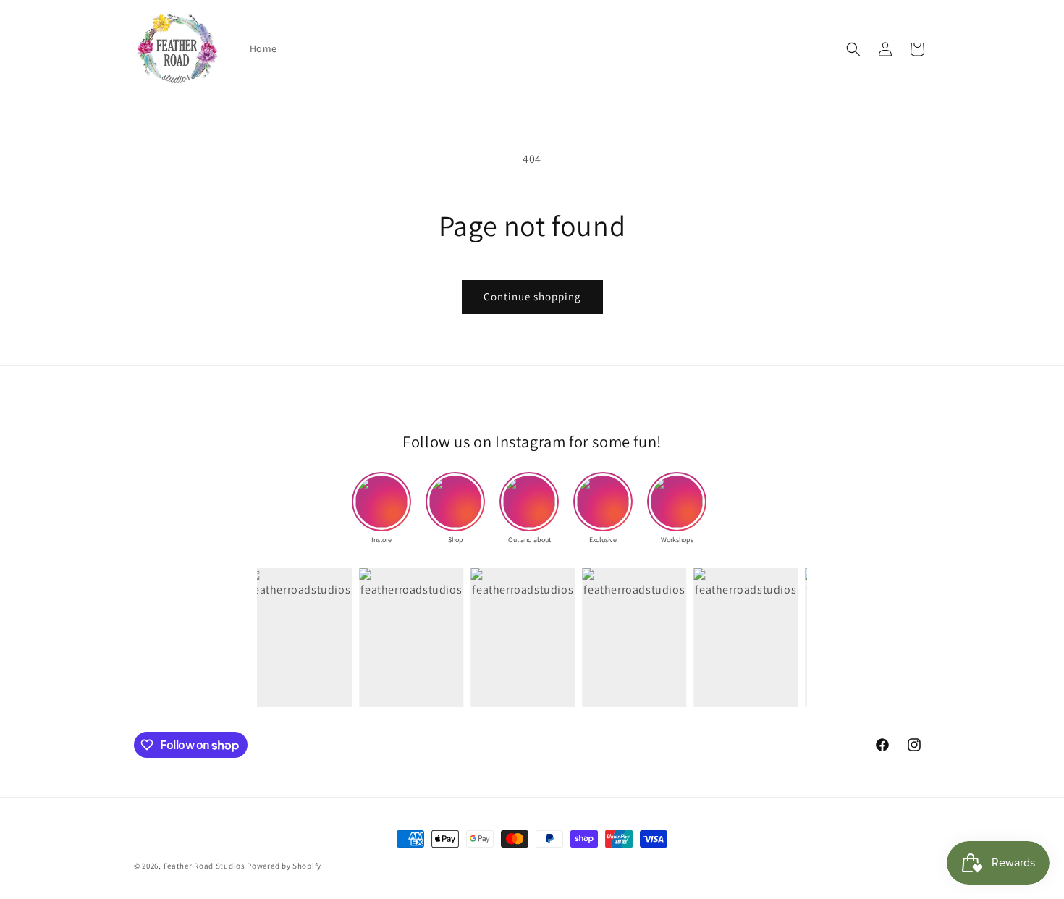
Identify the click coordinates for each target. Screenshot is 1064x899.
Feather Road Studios (204, 866)
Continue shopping (532, 296)
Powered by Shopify (284, 866)
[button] (853, 49)
